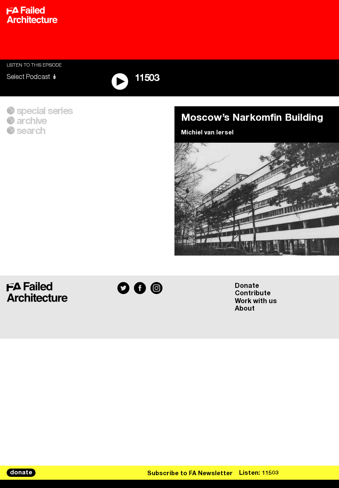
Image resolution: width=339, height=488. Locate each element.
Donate (247, 285)
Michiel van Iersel (207, 133)
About (245, 308)
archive (32, 121)
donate (21, 473)
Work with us (256, 301)
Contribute (253, 293)
